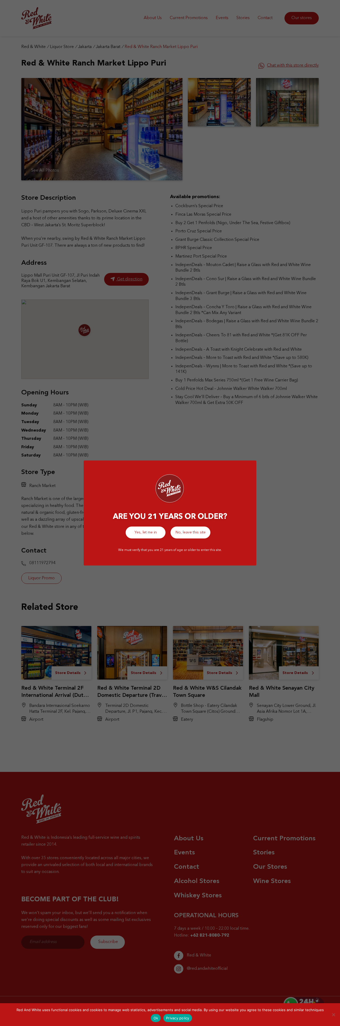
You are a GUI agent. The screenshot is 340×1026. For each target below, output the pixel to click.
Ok (156, 1018)
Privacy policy (177, 1018)
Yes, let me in (145, 532)
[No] (333, 1014)
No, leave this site (191, 532)
